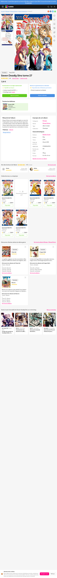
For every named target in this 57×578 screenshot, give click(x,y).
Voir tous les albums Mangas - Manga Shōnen (45, 242)
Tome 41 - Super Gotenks (36, 269)
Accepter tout (44, 573)
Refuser (53, 573)
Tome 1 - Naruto (5, 295)
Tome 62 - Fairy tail (6, 269)
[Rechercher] (48, 6)
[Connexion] (54, 6)
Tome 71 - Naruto (6, 300)
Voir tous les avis (52, 164)
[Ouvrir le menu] (2, 6)
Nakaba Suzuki (46, 134)
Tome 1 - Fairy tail (6, 264)
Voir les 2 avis (15, 78)
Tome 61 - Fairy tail (6, 268)
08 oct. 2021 (52, 168)
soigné (13, 92)
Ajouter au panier (14, 95)
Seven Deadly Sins (23, 11)
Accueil (2, 11)
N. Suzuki (4, 201)
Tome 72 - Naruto (6, 301)
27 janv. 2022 (24, 168)
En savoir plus (28, 3)
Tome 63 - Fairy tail (6, 271)
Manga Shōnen (13, 11)
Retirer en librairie (42, 95)
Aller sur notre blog (51, 309)
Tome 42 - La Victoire (35, 271)
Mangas (7, 11)
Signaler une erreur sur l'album (40, 158)
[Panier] (51, 6)
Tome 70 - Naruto (6, 298)
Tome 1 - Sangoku (34, 264)
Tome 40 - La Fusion (34, 268)
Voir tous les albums (51, 176)
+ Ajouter (11, 129)
